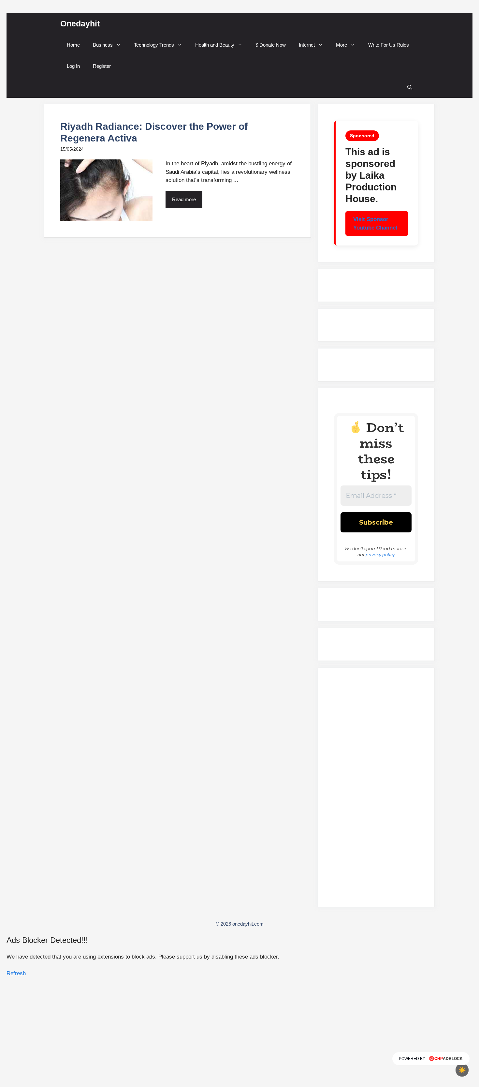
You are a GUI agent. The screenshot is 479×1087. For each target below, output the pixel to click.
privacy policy (380, 554)
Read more (184, 199)
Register (102, 66)
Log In (73, 66)
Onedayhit (80, 23)
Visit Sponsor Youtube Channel (375, 223)
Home (73, 45)
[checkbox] (462, 1070)
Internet (307, 45)
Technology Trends (154, 45)
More (341, 45)
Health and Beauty (214, 45)
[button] (410, 87)
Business (103, 45)
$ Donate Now (270, 45)
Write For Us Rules (388, 45)
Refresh (16, 973)
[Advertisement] (376, 790)
